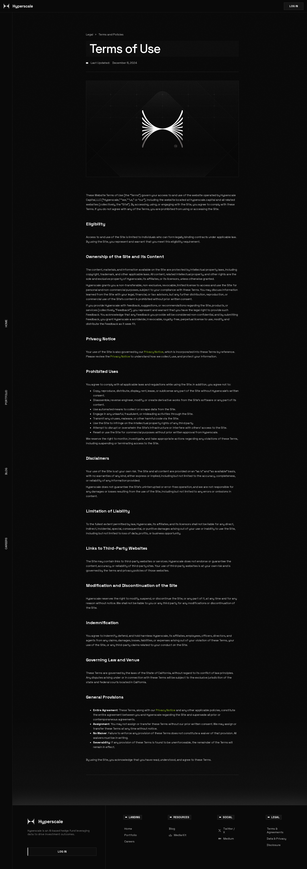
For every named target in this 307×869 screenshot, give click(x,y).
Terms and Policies (110, 34)
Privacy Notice (153, 352)
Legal (89, 34)
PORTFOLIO (6, 397)
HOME (6, 323)
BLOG (6, 471)
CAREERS (6, 543)
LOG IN (293, 6)
